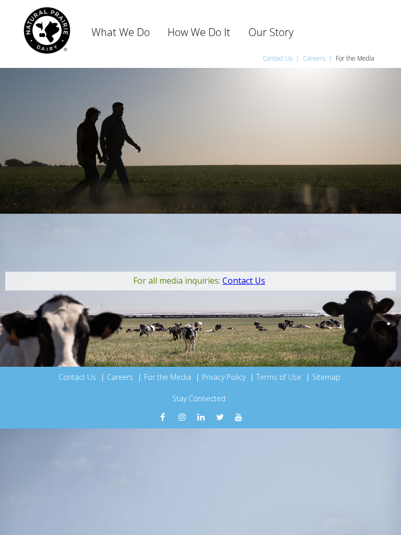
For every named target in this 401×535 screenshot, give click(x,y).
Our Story (271, 32)
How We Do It (199, 32)
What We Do (120, 32)
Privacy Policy (223, 377)
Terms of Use (278, 377)
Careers (315, 58)
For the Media (355, 58)
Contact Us (278, 58)
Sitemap (326, 377)
